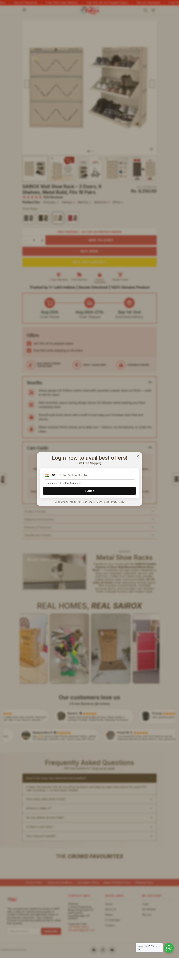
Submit (89, 491)
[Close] (138, 456)
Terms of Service (96, 502)
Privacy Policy (117, 502)
